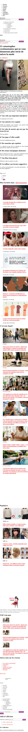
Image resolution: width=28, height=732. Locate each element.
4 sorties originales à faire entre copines (14, 248)
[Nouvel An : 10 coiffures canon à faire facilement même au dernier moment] (15, 553)
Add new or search (4, 719)
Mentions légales (6, 668)
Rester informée (9, 22)
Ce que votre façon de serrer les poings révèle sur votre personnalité (14, 319)
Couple (5, 7)
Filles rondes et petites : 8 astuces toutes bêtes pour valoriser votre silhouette (14, 524)
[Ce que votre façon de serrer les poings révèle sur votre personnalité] (15, 308)
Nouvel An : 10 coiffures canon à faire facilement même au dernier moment (14, 564)
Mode (4, 10)
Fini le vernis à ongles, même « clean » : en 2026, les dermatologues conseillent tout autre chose (15, 446)
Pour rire (7, 31)
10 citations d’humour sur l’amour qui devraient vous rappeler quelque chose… (15, 271)
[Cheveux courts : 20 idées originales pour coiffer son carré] (15, 533)
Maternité (5, 14)
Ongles (8, 27)
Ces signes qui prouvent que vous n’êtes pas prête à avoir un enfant (14, 226)
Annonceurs (5, 664)
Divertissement (21, 183)
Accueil (5, 4)
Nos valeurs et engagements (9, 663)
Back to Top (3, 673)
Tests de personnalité (10, 32)
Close (2, 713)
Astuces (5, 6)
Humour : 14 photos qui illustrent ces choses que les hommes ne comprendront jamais (15, 295)
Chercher (21, 19)
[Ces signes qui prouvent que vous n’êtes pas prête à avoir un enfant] (15, 215)
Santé (4, 9)
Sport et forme (7, 391)
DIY (4, 15)
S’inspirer (7, 30)
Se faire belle (8, 23)
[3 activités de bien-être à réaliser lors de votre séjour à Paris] (15, 192)
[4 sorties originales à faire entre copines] (15, 239)
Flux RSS (5, 669)
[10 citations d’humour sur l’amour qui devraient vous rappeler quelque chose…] (15, 260)
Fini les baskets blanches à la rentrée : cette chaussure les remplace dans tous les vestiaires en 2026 (15, 372)
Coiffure (5, 12)
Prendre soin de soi (10, 28)
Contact (4, 665)
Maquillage (9, 26)
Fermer (1, 682)
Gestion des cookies (7, 667)
